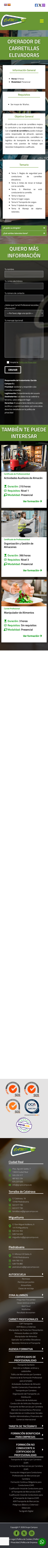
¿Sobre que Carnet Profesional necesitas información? (22, 307)
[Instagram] (43, 5)
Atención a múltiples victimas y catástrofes (26, 1369)
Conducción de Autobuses (26, 1400)
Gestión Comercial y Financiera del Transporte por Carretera (26, 1389)
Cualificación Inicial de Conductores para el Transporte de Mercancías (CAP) (26, 1490)
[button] (24, 228)
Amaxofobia (26, 1285)
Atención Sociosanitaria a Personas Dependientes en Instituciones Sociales (26, 1411)
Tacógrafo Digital (26, 1511)
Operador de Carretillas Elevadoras (26, 1339)
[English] (5, 4)
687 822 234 (17, 1178)
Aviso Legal (10, 1539)
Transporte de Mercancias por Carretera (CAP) (26, 1467)
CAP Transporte (26, 1323)
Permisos (26, 1278)
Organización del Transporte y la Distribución (26, 1395)
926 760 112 (17, 1260)
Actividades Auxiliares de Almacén (26, 1384)
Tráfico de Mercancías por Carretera (26, 1374)
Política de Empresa (29, 1542)
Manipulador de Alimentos (26, 1336)
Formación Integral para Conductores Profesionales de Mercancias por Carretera (26, 1475)
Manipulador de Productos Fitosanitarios (26, 1330)
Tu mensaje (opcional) (14, 320)
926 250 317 (17, 1175)
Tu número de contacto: (15, 293)
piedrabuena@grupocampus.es (25, 1266)
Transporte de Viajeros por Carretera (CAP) (26, 1461)
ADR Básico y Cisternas (26, 1326)
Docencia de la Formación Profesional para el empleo (26, 1379)
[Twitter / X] (40, 5)
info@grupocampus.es (22, 1184)
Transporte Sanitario (26, 1364)
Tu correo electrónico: (14, 281)
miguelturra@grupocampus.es (25, 1237)
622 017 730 (17, 1204)
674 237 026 (17, 1181)
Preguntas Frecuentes (26, 1299)
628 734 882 (17, 1263)
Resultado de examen (26, 1312)
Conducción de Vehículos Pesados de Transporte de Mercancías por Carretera (26, 1405)
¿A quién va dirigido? (12, 227)
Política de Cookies (24, 1539)
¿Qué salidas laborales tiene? (15, 233)
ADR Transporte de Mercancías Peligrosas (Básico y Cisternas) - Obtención (26, 1504)
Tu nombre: (9, 269)
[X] (24, 1533)
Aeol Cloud (26, 1306)
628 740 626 (17, 1234)
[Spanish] (9, 4)
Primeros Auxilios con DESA (26, 1333)
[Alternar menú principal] (41, 21)
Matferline (26, 1309)
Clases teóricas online (26, 1302)
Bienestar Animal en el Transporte (26, 1343)
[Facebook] (36, 5)
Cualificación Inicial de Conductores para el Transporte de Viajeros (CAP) (26, 1496)
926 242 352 (17, 1230)
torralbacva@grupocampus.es (25, 1211)
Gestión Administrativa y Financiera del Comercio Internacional (26, 1418)
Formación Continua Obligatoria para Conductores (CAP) (26, 1483)
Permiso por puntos (26, 1282)
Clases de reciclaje (26, 1288)
